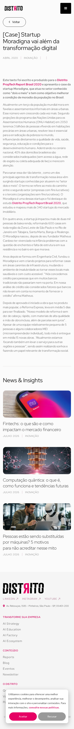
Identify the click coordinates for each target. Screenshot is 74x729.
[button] (65, 8)
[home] (13, 8)
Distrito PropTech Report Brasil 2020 (36, 203)
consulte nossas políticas (44, 707)
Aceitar (23, 716)
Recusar (52, 716)
